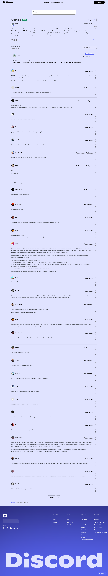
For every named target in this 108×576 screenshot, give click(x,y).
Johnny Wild (18, 189)
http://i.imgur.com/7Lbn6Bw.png (21, 31)
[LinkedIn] (16, 40)
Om (68, 517)
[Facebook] (12, 40)
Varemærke (70, 522)
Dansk (6, 521)
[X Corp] (14, 40)
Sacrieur (17, 243)
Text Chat (60, 7)
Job (68, 519)
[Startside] (8, 2)
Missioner (83, 535)
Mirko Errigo (18, 139)
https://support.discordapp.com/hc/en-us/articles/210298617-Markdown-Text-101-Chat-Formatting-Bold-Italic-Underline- (47, 62)
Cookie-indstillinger (99, 522)
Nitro (54, 519)
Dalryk (16, 399)
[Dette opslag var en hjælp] (95, 24)
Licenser (96, 529)
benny (16, 165)
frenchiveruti (18, 332)
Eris (16, 127)
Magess (17, 114)
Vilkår (95, 517)
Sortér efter (87, 47)
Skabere (83, 527)
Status (55, 522)
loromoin (17, 412)
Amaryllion (18, 290)
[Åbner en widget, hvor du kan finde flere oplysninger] (102, 573)
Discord (47, 7)
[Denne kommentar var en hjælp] (95, 70)
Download (56, 517)
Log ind (13, 502)
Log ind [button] (99, 2)
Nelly (16, 23)
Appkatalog (56, 524)
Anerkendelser (98, 527)
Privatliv (96, 519)
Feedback (46, 2)
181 (96, 40)
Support (83, 517)
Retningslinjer (98, 524)
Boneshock (18, 70)
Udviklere (83, 532)
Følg (89, 20)
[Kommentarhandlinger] (93, 55)
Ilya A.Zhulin (18, 437)
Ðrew (16, 424)
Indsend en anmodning (56, 2)
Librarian (19, 55)
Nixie (16, 386)
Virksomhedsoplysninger (100, 532)
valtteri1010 (18, 204)
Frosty (16, 278)
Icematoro (17, 373)
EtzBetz (17, 100)
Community (84, 529)
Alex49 (17, 87)
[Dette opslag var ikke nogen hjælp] (95, 28)
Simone (17, 347)
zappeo (17, 360)
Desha (16, 230)
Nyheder (69, 524)
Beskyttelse (84, 519)
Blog (82, 522)
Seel (16, 217)
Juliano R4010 (18, 152)
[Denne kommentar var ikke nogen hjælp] (95, 75)
